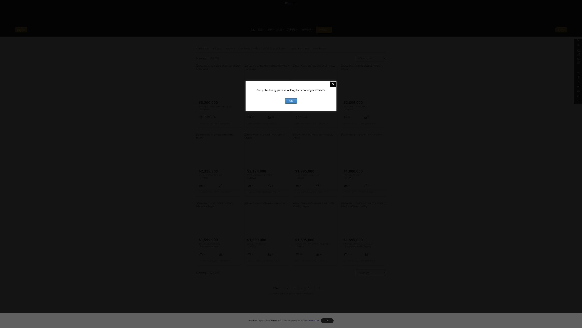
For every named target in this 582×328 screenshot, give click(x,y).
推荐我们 (561, 30)
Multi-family (244, 48)
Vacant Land (295, 48)
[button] (21, 29)
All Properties (202, 48)
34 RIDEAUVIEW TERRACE (357, 107)
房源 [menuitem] (260, 29)
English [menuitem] (324, 29)
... (301, 288)
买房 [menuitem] (279, 29)
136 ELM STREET (352, 176)
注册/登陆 (21, 30)
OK (327, 321)
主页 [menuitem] (253, 29)
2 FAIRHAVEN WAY (256, 245)
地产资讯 (306, 29)
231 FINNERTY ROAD (209, 245)
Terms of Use (313, 320)
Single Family (279, 48)
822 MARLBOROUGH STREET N (215, 107)
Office (257, 48)
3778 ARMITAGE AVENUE (259, 176)
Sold (307, 48)
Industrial (230, 48)
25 (309, 288)
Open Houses (319, 48)
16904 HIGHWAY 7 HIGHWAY (358, 245)
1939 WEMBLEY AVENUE (307, 176)
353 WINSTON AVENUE (210, 176)
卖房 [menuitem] (270, 29)
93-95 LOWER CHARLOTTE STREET (313, 245)
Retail (266, 48)
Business (217, 48)
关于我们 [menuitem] (292, 29)
